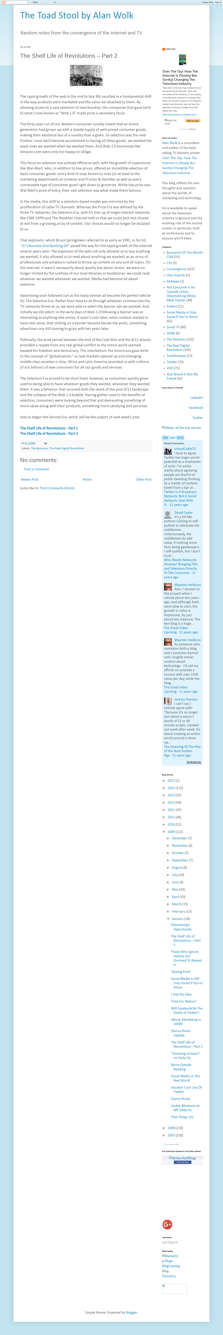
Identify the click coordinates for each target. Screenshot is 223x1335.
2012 (172, 810)
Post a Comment (36, 469)
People (165, 438)
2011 (172, 817)
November (180, 846)
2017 (172, 781)
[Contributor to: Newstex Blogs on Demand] (174, 1293)
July (175, 875)
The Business (39, 448)
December (180, 838)
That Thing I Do (182, 1117)
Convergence (176, 269)
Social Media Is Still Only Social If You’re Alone (186, 983)
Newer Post (29, 480)
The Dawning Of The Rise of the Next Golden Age (182, 751)
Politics (172, 307)
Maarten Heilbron (187, 585)
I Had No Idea (181, 994)
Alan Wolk (169, 143)
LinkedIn (196, 398)
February (179, 912)
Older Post (143, 480)
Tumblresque (176, 356)
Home (87, 480)
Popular (180, 438)
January (178, 919)
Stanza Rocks (180, 1099)
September (180, 860)
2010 (172, 825)
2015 (172, 788)
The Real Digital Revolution (66, 448)
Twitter (172, 362)
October (178, 853)
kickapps (173, 281)
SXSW (171, 333)
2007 (172, 1135)
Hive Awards (176, 275)
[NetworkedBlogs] (182, 1158)
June (176, 882)
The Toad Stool (168, 1144)
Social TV (173, 327)
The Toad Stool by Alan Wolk (77, 16)
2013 (172, 803)
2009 (172, 832)
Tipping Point (181, 972)
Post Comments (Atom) (57, 488)
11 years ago (178, 505)
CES (169, 263)
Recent (172, 438)
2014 (172, 795)
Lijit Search (170, 1242)
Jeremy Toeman (186, 700)
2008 (172, 1128)
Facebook (196, 408)
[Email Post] (45, 443)
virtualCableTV (185, 449)
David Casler (183, 513)
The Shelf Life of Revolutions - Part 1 (49, 428)
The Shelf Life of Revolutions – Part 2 (186, 941)
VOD (170, 368)
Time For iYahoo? (183, 1001)
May (175, 890)
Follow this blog (182, 1162)
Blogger (131, 1313)
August (177, 868)
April (176, 897)
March (177, 904)
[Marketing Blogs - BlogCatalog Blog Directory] (171, 1276)
